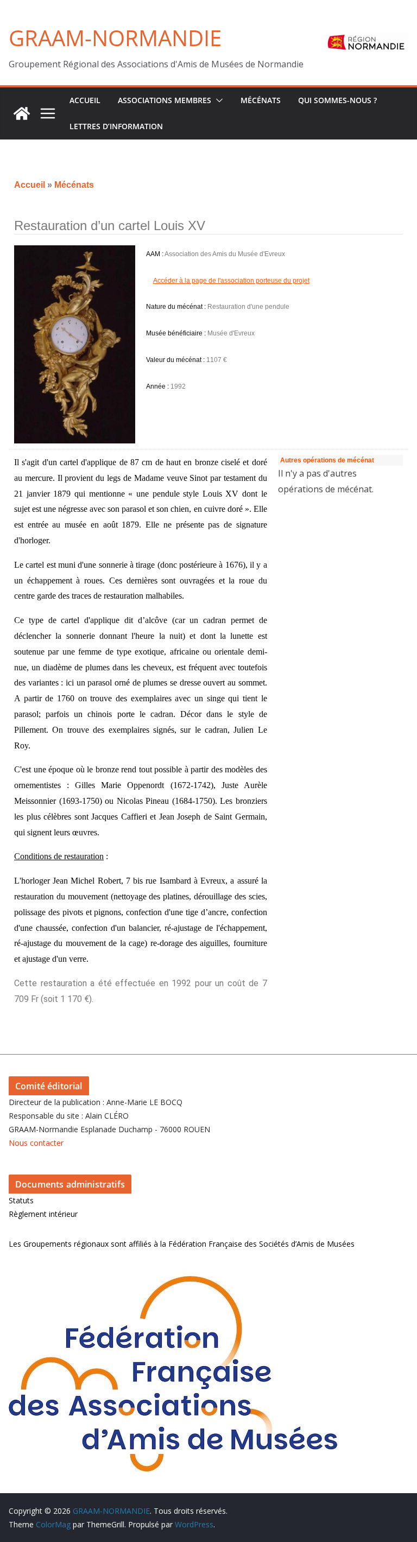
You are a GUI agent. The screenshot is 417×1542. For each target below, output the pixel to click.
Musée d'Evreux (231, 333)
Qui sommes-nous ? (337, 100)
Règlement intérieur (43, 1214)
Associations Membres (164, 100)
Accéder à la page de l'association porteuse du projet (231, 280)
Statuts (21, 1200)
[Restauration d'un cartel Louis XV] (74, 344)
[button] (217, 100)
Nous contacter (36, 1143)
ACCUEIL (85, 100)
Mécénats (261, 100)
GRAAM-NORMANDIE (115, 38)
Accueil (29, 184)
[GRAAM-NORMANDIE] (22, 113)
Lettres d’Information (116, 126)
